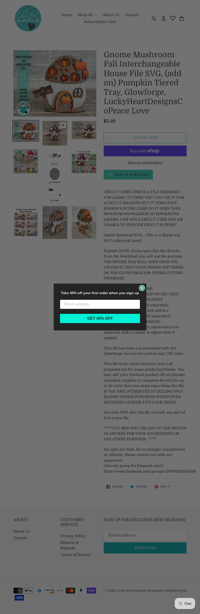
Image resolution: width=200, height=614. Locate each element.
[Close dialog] (142, 288)
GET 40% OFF (100, 318)
